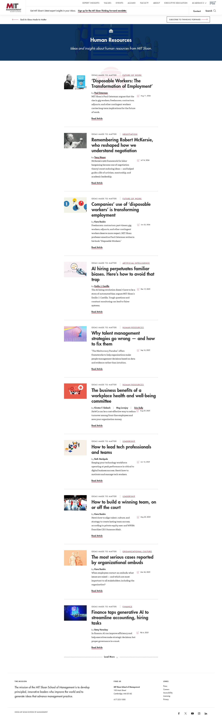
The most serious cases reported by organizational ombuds (122, 559)
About (156, 3)
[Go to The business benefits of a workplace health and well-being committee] (75, 391)
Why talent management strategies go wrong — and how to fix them (123, 338)
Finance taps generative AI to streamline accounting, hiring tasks (120, 617)
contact (197, 11)
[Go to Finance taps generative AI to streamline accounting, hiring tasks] (75, 613)
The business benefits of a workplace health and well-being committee (124, 395)
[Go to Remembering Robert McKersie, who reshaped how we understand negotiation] (75, 140)
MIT (213, 3)
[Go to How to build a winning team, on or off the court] (75, 502)
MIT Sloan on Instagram (199, 714)
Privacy (166, 699)
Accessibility (168, 692)
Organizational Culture (137, 551)
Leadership (129, 441)
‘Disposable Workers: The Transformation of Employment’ (122, 83)
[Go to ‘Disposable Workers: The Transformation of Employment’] (75, 81)
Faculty (144, 3)
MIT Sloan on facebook (179, 714)
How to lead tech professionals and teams (121, 449)
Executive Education (176, 3)
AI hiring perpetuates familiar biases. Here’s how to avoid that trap (123, 274)
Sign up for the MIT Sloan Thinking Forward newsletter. (102, 10)
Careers (166, 689)
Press (165, 686)
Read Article (97, 118)
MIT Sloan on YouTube (192, 715)
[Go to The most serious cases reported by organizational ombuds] (75, 558)
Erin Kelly (138, 407)
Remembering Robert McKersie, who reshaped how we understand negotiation (122, 145)
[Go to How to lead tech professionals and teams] (75, 447)
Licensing (166, 696)
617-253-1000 (119, 699)
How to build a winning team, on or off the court (124, 504)
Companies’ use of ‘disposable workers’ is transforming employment (121, 209)
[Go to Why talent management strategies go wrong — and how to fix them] (75, 334)
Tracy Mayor (100, 157)
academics (198, 3)
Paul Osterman (101, 92)
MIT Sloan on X (185, 714)
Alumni (132, 3)
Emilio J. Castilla (101, 286)
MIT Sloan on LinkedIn (205, 714)
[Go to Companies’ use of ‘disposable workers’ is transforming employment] (75, 205)
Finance (127, 606)
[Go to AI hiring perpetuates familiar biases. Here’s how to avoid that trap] (75, 269)
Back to (33, 19)
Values (107, 3)
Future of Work (132, 75)
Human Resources (133, 327)
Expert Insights (91, 3)
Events (119, 3)
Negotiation (130, 134)
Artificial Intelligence (136, 263)
